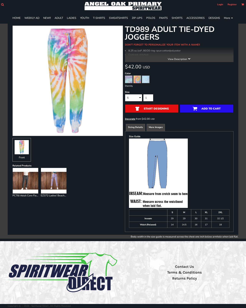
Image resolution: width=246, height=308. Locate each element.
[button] (2, 4)
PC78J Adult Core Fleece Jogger (30, 195)
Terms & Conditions (184, 272)
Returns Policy (184, 278)
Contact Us (184, 267)
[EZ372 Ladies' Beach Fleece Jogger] (54, 181)
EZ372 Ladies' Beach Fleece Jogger (60, 195)
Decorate (130, 118)
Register (232, 4)
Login (220, 4)
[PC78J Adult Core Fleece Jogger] (25, 181)
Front (22, 157)
